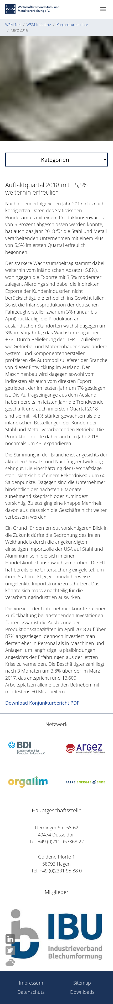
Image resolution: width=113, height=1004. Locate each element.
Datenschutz (30, 992)
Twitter (10, 950)
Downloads (82, 992)
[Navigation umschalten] (103, 9)
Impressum (31, 983)
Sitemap (82, 983)
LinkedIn (10, 939)
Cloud (10, 962)
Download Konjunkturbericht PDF (42, 703)
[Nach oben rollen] (101, 960)
